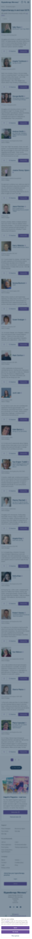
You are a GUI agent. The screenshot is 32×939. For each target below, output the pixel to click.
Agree (15, 927)
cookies (7, 921)
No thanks (15, 931)
